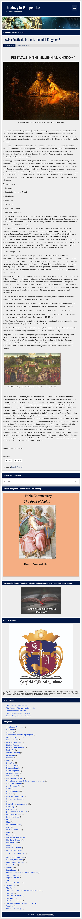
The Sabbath (11, 898)
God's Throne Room (14, 783)
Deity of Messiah (12, 765)
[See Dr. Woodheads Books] (41, 600)
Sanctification (11, 870)
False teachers (12, 776)
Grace (8, 789)
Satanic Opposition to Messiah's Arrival (22, 872)
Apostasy (10, 732)
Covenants (10, 755)
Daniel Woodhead (23, 45)
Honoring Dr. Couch (14, 799)
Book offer (10, 750)
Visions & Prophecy (13, 908)
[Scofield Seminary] (41, 656)
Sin (7, 880)
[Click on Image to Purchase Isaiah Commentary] (41, 535)
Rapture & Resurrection (15, 857)
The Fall (9, 888)
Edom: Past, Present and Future (18, 716)
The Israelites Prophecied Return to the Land (24, 890)
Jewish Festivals (17, 467)
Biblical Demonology (14, 745)
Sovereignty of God (13, 883)
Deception (10, 763)
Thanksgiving (11, 885)
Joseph (9, 819)
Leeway (51, 915)
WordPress (41, 915)
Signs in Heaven (12, 878)
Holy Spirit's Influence (14, 796)
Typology (10, 906)
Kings (8, 822)
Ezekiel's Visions (12, 773)
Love (8, 827)
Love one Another (13, 830)
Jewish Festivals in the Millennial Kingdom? (31, 39)
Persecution (10, 845)
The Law (9, 893)
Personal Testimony (14, 848)
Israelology (10, 806)
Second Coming (12, 875)
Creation (9, 758)
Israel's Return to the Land (16, 804)
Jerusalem (10, 809)
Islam (8, 801)
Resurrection (11, 865)
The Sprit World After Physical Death (21, 903)
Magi (8, 832)
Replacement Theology (15, 862)
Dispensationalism (13, 768)
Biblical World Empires (15, 747)
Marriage (10, 835)
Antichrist (10, 729)
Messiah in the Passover (15, 837)
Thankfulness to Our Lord (16, 711)
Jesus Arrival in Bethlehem (16, 812)
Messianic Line (12, 842)
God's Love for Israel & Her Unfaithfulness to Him (25, 781)
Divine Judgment (12, 771)
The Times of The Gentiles (16, 705)
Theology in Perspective (22, 7)
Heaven (9, 794)
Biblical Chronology (14, 742)
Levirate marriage (13, 824)
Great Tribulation (13, 791)
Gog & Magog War (13, 786)
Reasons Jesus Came (14, 860)
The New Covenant (13, 896)
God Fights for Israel (14, 778)
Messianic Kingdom (14, 840)
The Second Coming (14, 901)
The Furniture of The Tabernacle (18, 713)
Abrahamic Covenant (14, 727)
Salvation (10, 867)
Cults (8, 760)
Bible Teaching (12, 740)
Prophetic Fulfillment (14, 850)
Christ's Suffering (13, 753)
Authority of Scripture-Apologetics (20, 735)
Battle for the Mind (13, 737)
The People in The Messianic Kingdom (21, 708)
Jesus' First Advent (13, 814)
